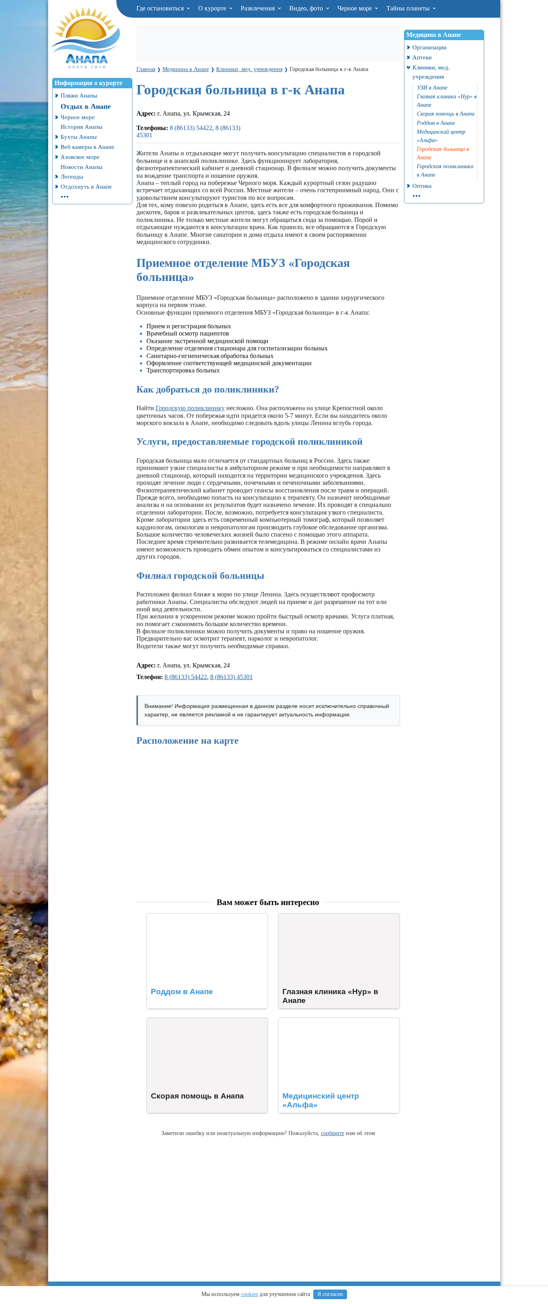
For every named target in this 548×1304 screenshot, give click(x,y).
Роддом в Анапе (169, 916)
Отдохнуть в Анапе (86, 186)
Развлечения (258, 8)
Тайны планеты (408, 8)
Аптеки (422, 57)
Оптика (422, 185)
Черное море (355, 8)
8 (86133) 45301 (231, 676)
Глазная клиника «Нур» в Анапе (322, 916)
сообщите (332, 1133)
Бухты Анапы (79, 136)
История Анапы (81, 126)
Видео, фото (307, 8)
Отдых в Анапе (86, 106)
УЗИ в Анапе (432, 88)
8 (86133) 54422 (191, 127)
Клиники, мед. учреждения (431, 72)
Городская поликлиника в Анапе (445, 170)
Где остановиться (160, 8)
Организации (429, 47)
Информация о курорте (88, 82)
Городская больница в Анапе (443, 153)
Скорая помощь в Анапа (180, 1021)
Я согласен (330, 1294)
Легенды (72, 176)
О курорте (213, 8)
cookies (249, 1294)
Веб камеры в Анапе (87, 146)
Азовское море (80, 156)
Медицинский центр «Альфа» (319, 1021)
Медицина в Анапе (433, 34)
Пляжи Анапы (79, 95)
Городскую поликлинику (190, 408)
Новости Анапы (81, 166)
